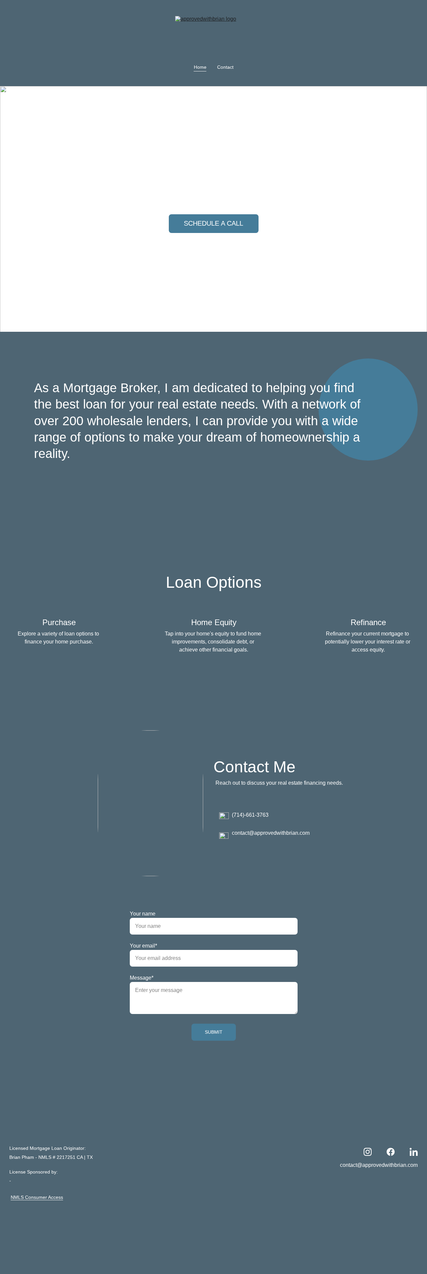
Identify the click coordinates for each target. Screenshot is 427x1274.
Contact (225, 67)
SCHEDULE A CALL (213, 223)
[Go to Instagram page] (368, 1152)
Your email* (143, 946)
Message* (141, 978)
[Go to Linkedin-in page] (414, 1152)
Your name (142, 914)
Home (200, 67)
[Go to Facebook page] (391, 1152)
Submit (214, 1032)
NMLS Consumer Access (37, 1197)
